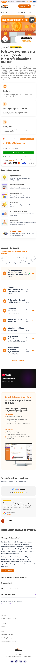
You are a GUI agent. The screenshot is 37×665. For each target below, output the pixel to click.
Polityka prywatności (7, 630)
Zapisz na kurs (23, 6)
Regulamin (4, 627)
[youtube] (20, 657)
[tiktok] (25, 657)
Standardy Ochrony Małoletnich (10, 634)
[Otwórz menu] (34, 6)
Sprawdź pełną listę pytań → (8, 599)
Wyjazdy (3, 619)
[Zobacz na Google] (2, 517)
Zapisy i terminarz (7, 566)
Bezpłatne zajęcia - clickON (8, 614)
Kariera (3, 622)
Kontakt (3, 611)
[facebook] (12, 657)
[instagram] (16, 657)
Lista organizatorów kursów (8, 637)
